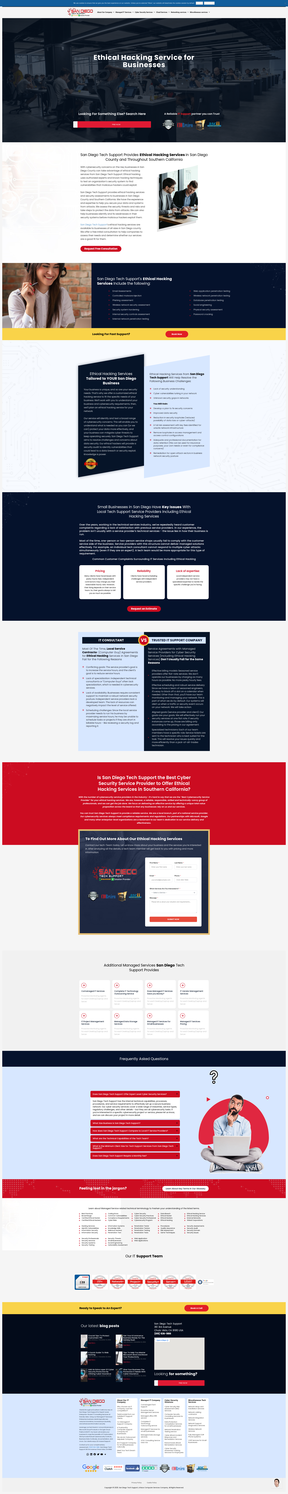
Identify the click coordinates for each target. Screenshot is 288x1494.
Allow (199, 3)
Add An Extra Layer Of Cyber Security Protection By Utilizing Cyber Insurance (101, 1371)
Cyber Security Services (144, 12)
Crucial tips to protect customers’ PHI (98, 1336)
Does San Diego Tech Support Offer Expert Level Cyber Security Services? (130, 1094)
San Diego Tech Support (93, 224)
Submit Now (173, 919)
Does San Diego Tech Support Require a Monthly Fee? (120, 1155)
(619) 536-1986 (94, 1447)
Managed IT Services (123, 12)
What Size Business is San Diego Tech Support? (116, 1123)
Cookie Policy (152, 1483)
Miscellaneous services (199, 12)
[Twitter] (98, 1455)
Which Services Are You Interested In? (165, 888)
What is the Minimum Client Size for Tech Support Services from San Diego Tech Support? (133, 1147)
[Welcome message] (276, 1482)
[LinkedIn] (91, 1455)
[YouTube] (101, 1455)
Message (154, 898)
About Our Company (104, 12)
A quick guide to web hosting (98, 1353)
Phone (177, 876)
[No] (285, 3)
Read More (209, 3)
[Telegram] (105, 1455)
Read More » (92, 1343)
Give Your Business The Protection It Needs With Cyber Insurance (134, 1371)
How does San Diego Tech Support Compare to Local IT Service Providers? (130, 1130)
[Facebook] (94, 1455)
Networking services (178, 12)
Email (152, 876)
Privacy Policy (137, 1483)
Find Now (116, 124)
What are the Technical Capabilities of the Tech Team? (121, 1138)
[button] (135, 1094)
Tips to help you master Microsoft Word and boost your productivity (135, 1354)
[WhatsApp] (87, 1455)
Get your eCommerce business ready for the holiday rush (134, 1337)
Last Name (179, 863)
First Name (154, 863)
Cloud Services (161, 12)
